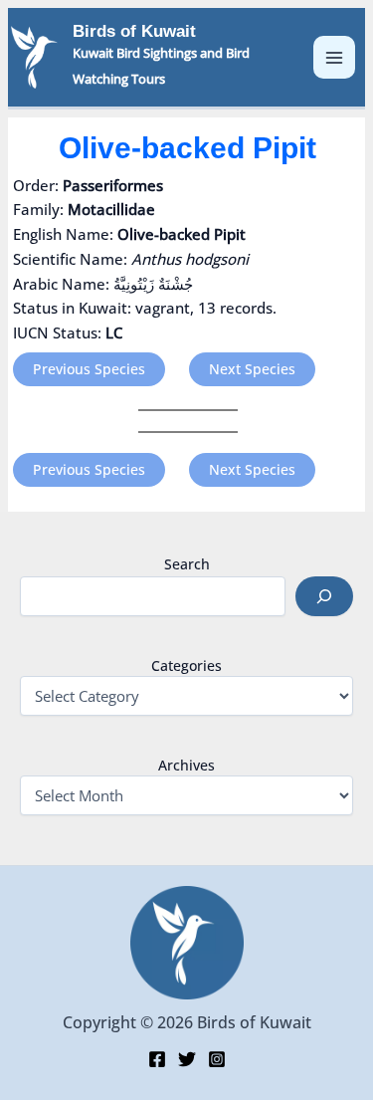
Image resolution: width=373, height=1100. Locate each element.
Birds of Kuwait (134, 31)
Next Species (252, 368)
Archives (186, 765)
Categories (186, 665)
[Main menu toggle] (334, 57)
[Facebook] (157, 1059)
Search (187, 563)
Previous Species (89, 368)
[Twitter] (187, 1059)
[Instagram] (217, 1059)
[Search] (324, 596)
